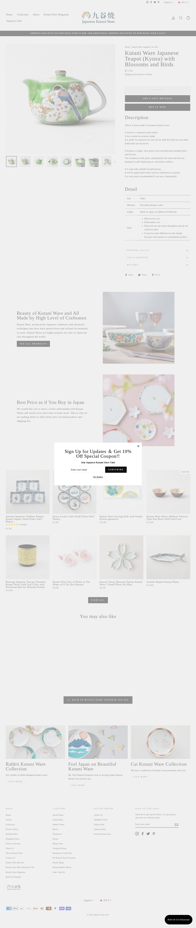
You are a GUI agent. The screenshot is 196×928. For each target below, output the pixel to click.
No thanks (98, 477)
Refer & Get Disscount (179, 919)
